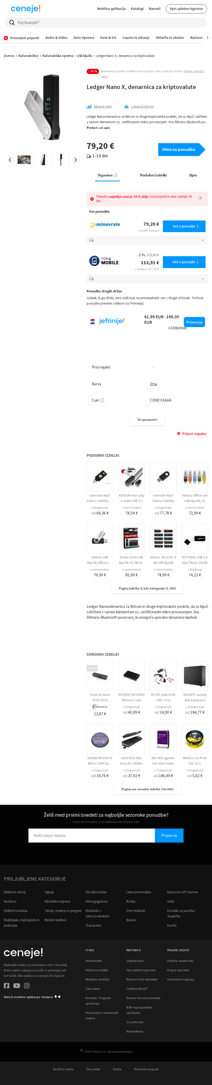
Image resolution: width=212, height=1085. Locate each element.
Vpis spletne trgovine (186, 8)
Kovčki (172, 925)
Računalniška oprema (57, 56)
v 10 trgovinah (195, 707)
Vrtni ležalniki (135, 911)
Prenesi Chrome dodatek (143, 998)
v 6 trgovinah (99, 508)
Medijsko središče (97, 979)
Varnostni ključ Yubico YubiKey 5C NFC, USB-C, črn (100, 501)
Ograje (49, 892)
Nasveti (155, 8)
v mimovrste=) (131, 508)
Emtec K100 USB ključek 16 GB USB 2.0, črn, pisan (131, 563)
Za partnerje (134, 1022)
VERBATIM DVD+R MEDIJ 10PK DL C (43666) (99, 763)
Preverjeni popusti (146, 1069)
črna (153, 384)
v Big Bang (195, 569)
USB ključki (84, 56)
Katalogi (137, 8)
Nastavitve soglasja (180, 979)
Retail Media (134, 1031)
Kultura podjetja (97, 970)
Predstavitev (94, 960)
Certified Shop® (136, 988)
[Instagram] (26, 987)
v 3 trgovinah (163, 508)
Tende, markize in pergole (63, 911)
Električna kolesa (15, 911)
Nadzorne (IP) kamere (182, 892)
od (100, 513)
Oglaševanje (134, 960)
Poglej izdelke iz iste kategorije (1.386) (147, 588)
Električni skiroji (15, 892)
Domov (9, 56)
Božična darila (63, 1069)
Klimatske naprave (57, 901)
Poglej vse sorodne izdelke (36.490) (147, 789)
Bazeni (131, 920)
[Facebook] (6, 987)
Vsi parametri (147, 419)
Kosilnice (10, 901)
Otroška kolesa (96, 892)
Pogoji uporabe (178, 970)
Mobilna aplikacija (111, 8)
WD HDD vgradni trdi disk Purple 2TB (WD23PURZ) (163, 763)
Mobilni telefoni (55, 920)
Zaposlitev (93, 988)
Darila (117, 1069)
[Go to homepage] (25, 9)
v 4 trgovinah (194, 770)
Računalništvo (28, 56)
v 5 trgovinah (131, 707)
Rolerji (130, 901)
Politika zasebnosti (180, 960)
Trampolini (93, 925)
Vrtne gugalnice (96, 901)
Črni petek (93, 1069)
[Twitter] (16, 987)
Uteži (170, 901)
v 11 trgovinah (163, 770)
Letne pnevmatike (138, 892)
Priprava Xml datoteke (141, 979)
